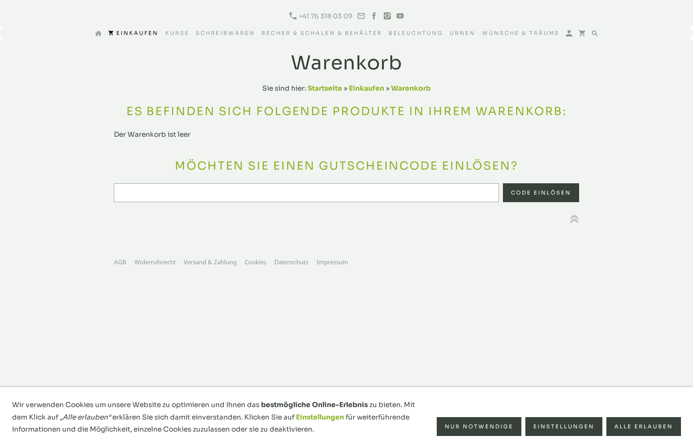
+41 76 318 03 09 (325, 16)
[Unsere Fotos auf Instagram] (387, 16)
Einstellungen (320, 417)
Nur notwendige (479, 426)
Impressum (332, 262)
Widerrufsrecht (155, 262)
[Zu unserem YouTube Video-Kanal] (400, 16)
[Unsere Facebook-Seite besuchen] (374, 16)
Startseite (325, 88)
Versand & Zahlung (210, 262)
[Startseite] (98, 33)
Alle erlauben (643, 426)
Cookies (255, 262)
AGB (120, 262)
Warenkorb (411, 88)
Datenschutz (291, 262)
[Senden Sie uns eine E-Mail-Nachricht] (361, 16)
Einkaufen (366, 88)
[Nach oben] (574, 219)
